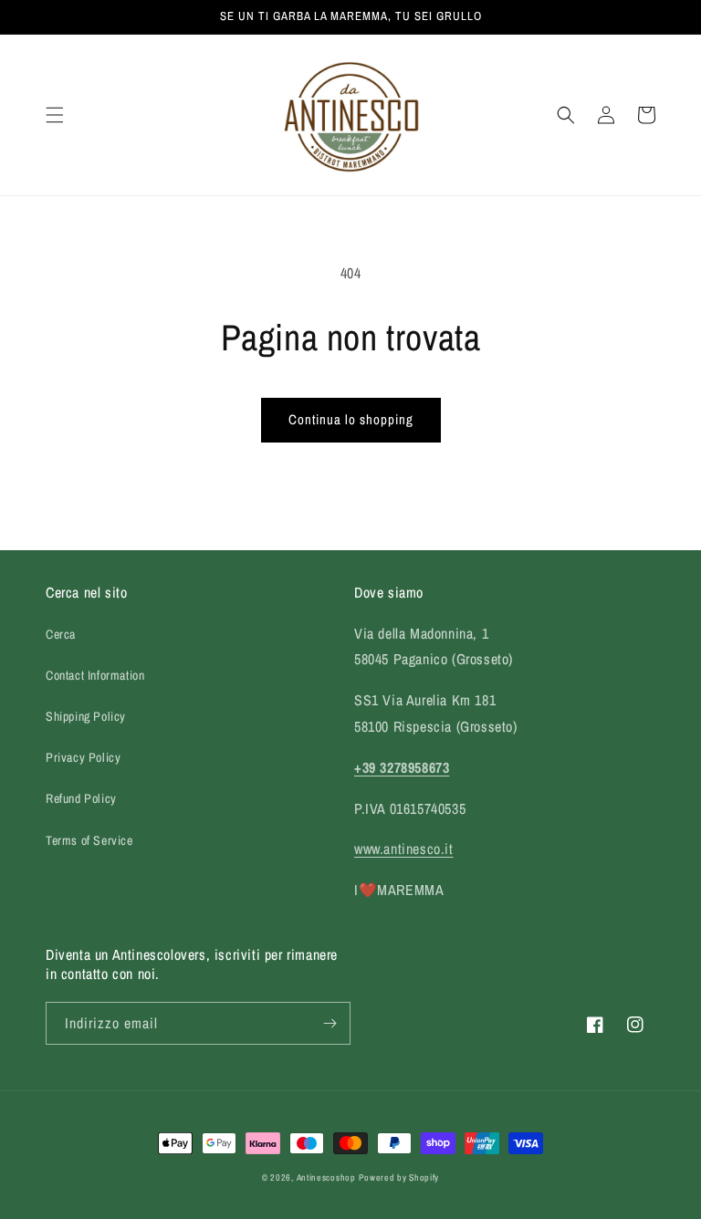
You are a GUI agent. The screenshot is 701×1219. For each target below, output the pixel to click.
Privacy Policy (83, 757)
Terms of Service (89, 840)
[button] (55, 115)
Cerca (61, 634)
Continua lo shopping (350, 419)
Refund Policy (81, 798)
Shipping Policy (86, 716)
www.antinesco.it (404, 849)
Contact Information (95, 675)
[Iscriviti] (329, 1023)
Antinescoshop (326, 1177)
